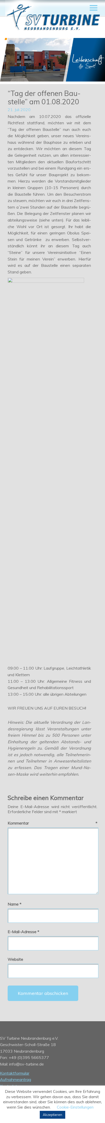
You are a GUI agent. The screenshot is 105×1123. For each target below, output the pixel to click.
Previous (10, 60)
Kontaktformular (14, 1073)
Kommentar (52, 823)
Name (14, 904)
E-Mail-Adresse (23, 931)
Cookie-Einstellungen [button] (75, 1107)
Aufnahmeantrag (15, 1079)
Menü (93, 8)
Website (15, 959)
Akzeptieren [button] (52, 1115)
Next (95, 60)
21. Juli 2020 (19, 109)
